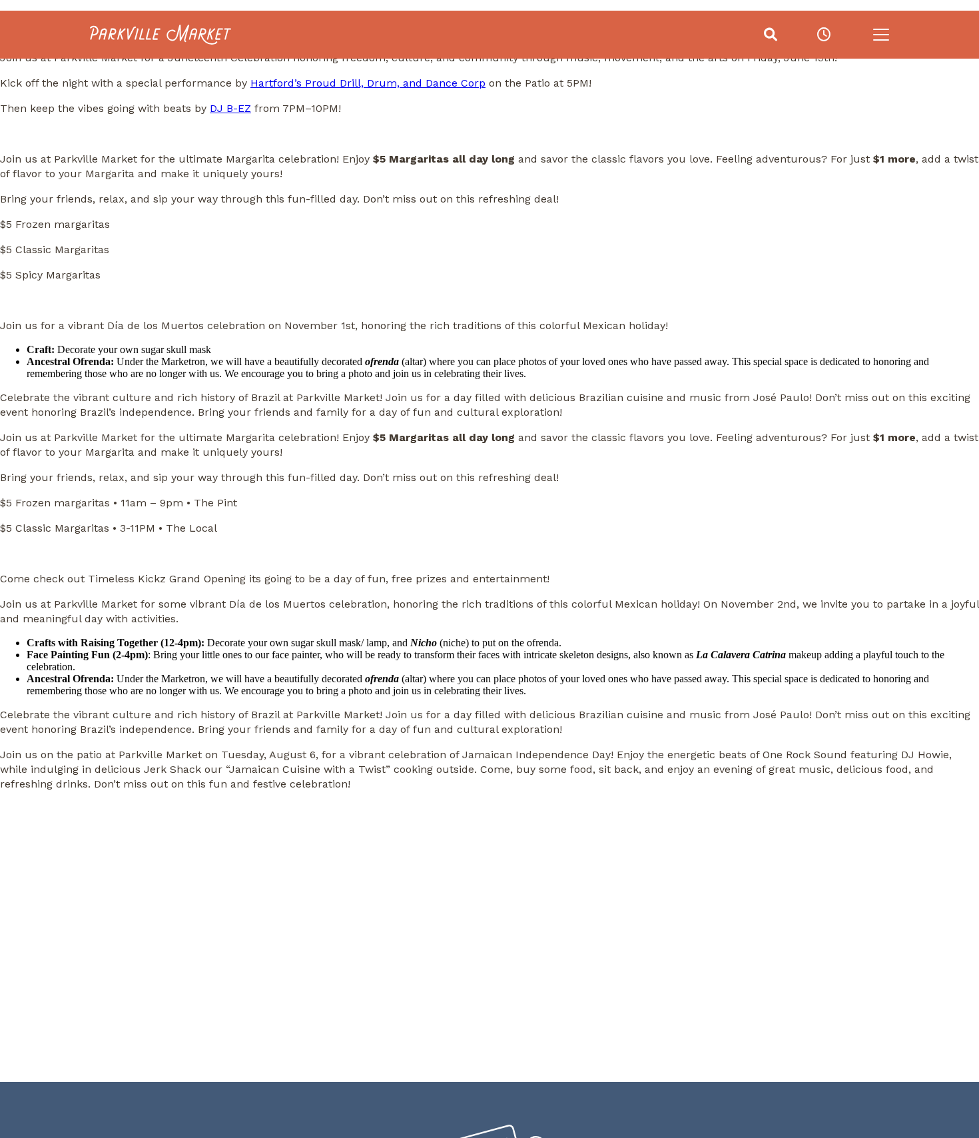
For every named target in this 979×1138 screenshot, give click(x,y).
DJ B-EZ (230, 108)
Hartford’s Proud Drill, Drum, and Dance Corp (368, 83)
